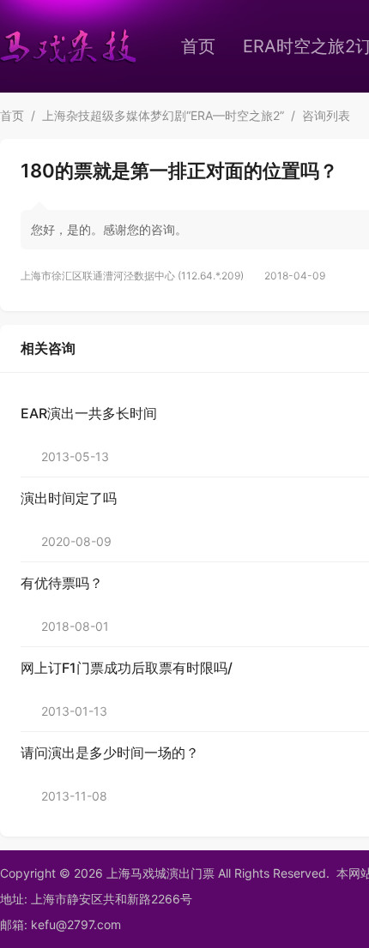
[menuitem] (198, 46)
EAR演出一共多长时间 (89, 413)
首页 (198, 46)
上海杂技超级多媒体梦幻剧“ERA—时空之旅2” (163, 115)
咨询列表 (326, 115)
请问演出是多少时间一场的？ (110, 752)
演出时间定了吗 (69, 498)
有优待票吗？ (62, 582)
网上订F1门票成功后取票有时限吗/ (127, 667)
